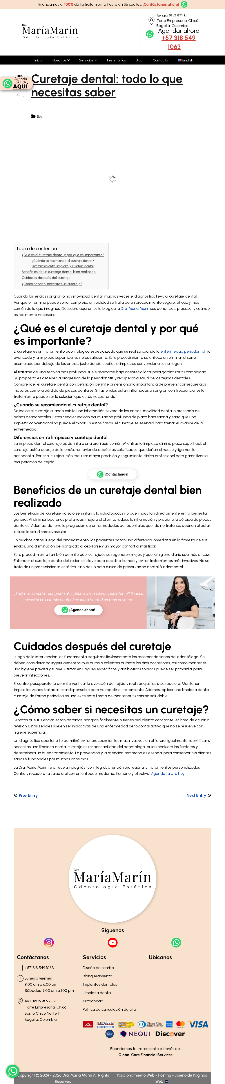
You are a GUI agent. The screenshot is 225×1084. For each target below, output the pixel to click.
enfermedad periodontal (182, 351)
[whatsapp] (183, 4)
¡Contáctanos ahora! (161, 4)
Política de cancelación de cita (109, 1009)
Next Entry (196, 795)
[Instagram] (49, 943)
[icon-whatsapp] (12, 1071)
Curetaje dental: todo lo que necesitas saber (107, 85)
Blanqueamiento (97, 976)
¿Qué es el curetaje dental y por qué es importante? (63, 255)
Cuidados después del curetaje (46, 278)
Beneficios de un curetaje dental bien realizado (59, 272)
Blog (39, 116)
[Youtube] (113, 943)
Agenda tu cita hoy (167, 773)
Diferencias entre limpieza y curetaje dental (63, 266)
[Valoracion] (16, 83)
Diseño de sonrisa (98, 967)
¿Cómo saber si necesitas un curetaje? (52, 284)
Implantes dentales (100, 984)
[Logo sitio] (50, 37)
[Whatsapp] (176, 943)
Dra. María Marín (135, 308)
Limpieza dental (97, 992)
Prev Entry (28, 795)
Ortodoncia (93, 1001)
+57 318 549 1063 (178, 42)
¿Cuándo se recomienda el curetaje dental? (63, 261)
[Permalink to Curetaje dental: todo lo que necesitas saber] (112, 179)
